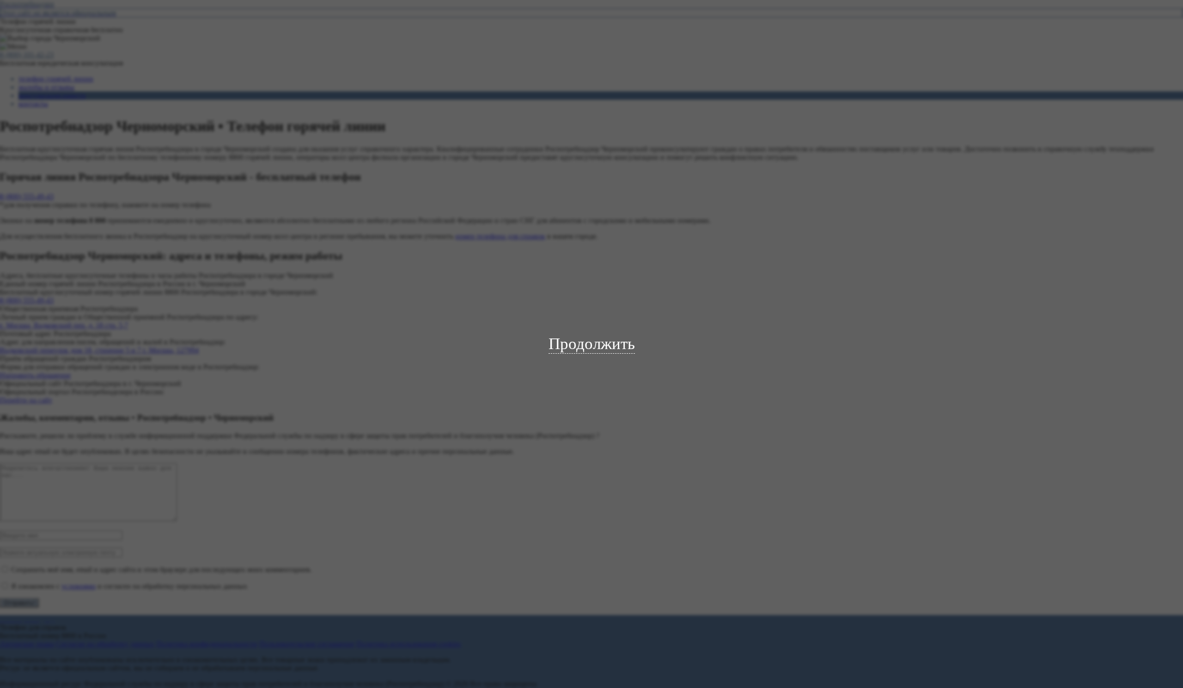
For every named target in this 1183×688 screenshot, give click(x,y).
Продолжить (592, 344)
